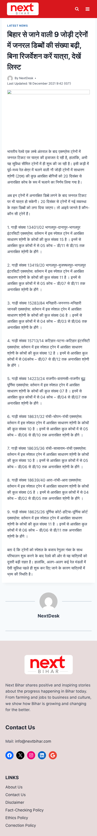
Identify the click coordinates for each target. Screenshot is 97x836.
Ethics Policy (16, 817)
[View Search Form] (77, 9)
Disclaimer (14, 802)
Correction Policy (20, 825)
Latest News (17, 25)
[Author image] (10, 78)
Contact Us (15, 794)
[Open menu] (87, 8)
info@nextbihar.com (33, 741)
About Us (14, 787)
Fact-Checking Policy (24, 810)
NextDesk (26, 78)
